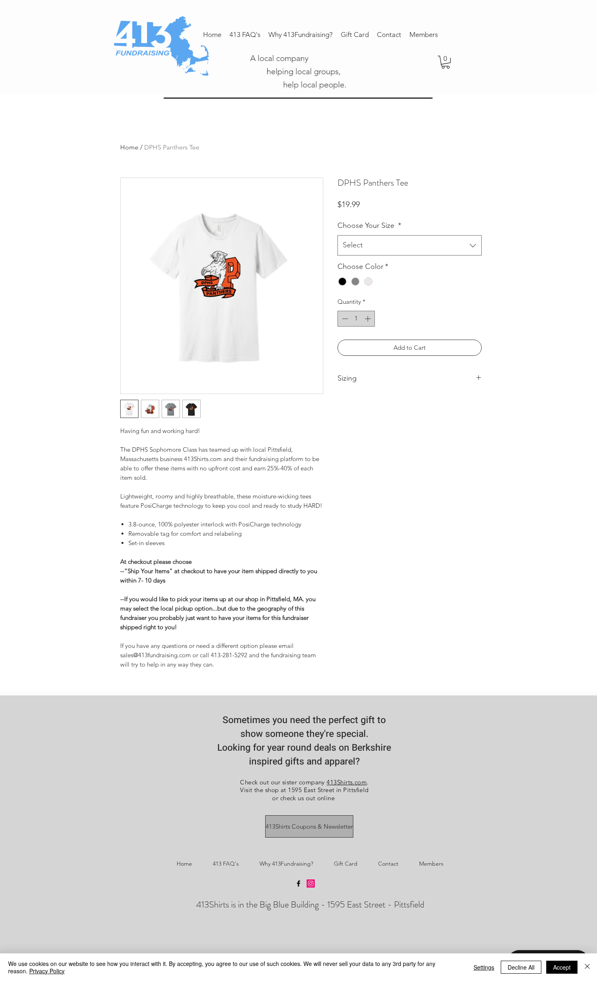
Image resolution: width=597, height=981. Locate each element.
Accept (562, 967)
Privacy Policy (47, 971)
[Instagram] (311, 883)
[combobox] (409, 245)
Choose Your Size (369, 225)
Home (129, 147)
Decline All (521, 967)
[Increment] (368, 318)
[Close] (587, 967)
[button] (445, 62)
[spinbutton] (356, 318)
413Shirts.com (347, 782)
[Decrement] (344, 318)
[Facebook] (298, 883)
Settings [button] (484, 967)
